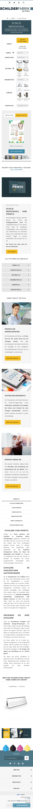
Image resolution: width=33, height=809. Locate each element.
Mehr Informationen (12, 358)
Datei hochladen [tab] (22, 115)
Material (8, 68)
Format (9, 44)
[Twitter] (10, 763)
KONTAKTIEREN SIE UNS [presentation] (16, 525)
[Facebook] (14, 763)
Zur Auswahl (11, 251)
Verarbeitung (9, 80)
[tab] (16, 499)
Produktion (9, 105)
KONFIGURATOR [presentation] (16, 512)
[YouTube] (18, 763)
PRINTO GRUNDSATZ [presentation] (17, 521)
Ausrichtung (9, 57)
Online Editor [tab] (10, 115)
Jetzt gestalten (16, 151)
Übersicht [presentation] (16, 499)
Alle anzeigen (16, 169)
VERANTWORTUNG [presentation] (16, 516)
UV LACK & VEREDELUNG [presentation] (16, 503)
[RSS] (22, 763)
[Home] (7, 18)
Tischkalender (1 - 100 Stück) (16, 686)
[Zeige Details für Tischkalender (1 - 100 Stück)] (16, 702)
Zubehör (9, 92)
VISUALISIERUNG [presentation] (16, 507)
